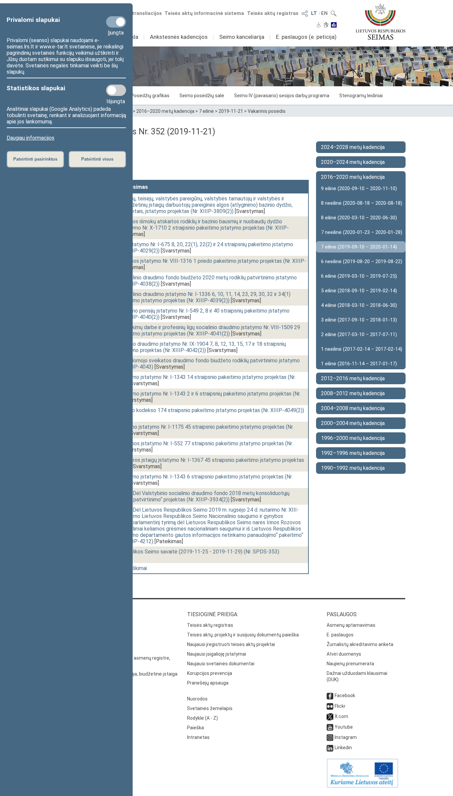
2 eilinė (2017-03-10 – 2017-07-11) (359, 334)
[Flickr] (330, 706)
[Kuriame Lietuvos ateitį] (362, 786)
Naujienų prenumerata (350, 663)
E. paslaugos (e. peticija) (306, 37)
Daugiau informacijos (30, 138)
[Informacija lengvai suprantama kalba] (334, 25)
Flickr (340, 706)
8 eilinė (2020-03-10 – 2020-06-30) (359, 218)
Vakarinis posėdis (267, 111)
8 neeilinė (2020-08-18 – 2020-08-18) (361, 203)
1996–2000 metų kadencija (353, 438)
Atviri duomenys (344, 654)
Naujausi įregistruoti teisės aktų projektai (231, 644)
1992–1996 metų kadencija (353, 453)
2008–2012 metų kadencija (353, 393)
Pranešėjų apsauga (207, 683)
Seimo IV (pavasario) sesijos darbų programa (281, 95)
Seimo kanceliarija (241, 37)
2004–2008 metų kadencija (353, 408)
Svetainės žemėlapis (209, 708)
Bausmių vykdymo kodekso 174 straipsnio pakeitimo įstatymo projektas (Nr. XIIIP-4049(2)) (199, 410)
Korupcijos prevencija (209, 673)
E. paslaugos (340, 634)
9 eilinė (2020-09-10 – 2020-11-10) (359, 188)
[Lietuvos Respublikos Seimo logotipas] (381, 21)
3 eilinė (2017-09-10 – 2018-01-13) (359, 320)
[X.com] (330, 716)
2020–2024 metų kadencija (353, 162)
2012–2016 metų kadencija (353, 378)
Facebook (345, 695)
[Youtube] (330, 727)
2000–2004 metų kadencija (353, 423)
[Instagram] (330, 737)
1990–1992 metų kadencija (353, 468)
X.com (341, 716)
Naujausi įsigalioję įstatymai (216, 654)
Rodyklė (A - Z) (202, 718)
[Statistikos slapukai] (116, 90)
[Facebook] (330, 695)
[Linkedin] (330, 747)
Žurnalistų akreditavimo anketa (360, 644)
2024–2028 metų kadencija (353, 147)
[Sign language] (326, 25)
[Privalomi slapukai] (116, 22)
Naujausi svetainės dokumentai (220, 663)
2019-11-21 (231, 111)
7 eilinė (206, 111)
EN (324, 13)
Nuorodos (197, 698)
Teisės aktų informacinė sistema (204, 13)
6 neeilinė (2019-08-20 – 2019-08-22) (361, 261)
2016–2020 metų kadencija (165, 111)
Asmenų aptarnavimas (351, 625)
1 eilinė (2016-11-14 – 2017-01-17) (359, 364)
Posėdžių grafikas (150, 95)
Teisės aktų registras (272, 13)
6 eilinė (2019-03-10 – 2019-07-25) (359, 276)
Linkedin (343, 747)
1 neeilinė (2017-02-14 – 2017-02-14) (361, 349)
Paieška (195, 727)
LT (314, 13)
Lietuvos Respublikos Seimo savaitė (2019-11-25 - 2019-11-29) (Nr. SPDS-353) (186, 551)
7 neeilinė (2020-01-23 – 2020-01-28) (361, 232)
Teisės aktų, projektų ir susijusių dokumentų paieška (243, 634)
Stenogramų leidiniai (361, 95)
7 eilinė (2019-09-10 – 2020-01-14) (359, 247)
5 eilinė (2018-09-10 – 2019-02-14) (359, 291)
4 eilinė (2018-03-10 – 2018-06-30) (359, 305)
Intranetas (198, 737)
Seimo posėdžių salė (201, 95)
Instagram (346, 737)
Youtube (344, 727)
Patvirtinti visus (97, 159)
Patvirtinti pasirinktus (35, 159)
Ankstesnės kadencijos (179, 37)
